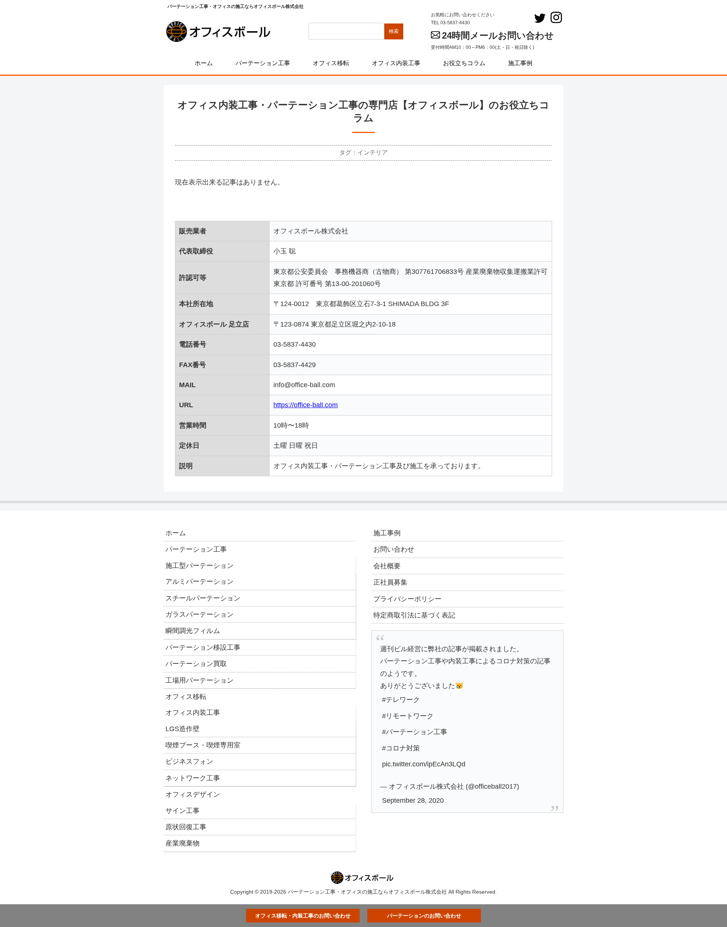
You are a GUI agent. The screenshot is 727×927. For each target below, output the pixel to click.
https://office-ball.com (305, 405)
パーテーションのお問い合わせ (424, 916)
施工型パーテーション (199, 565)
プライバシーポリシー (407, 599)
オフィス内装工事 (192, 712)
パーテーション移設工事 (202, 647)
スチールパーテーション (202, 598)
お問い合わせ (393, 549)
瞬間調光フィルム (192, 631)
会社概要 (387, 566)
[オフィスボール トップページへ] (220, 31)
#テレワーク (401, 699)
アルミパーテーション (199, 581)
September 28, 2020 (413, 800)
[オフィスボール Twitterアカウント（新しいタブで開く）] (540, 18)
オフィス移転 (185, 696)
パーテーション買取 (196, 664)
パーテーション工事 (196, 549)
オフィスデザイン (192, 794)
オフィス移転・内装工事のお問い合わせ (303, 916)
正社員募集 (390, 582)
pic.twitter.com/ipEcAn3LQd (423, 764)
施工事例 (387, 533)
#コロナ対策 (401, 748)
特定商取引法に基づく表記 (414, 615)
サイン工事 (182, 810)
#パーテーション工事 (414, 732)
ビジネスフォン (189, 761)
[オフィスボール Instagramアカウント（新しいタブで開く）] (556, 17)
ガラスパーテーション (199, 614)
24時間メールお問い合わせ (498, 35)
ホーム (175, 533)
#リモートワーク (408, 716)
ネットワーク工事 (192, 778)
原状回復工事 (185, 827)
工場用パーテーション (199, 680)
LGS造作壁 (182, 729)
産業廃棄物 (182, 843)
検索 (394, 31)
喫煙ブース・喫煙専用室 (202, 745)
